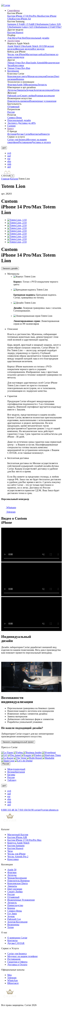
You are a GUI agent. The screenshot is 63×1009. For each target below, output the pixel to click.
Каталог (14, 178)
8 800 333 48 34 (9, 810)
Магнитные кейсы (35, 54)
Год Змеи (12, 913)
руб (9, 153)
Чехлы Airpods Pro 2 (17, 856)
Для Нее (21, 38)
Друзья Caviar (23, 134)
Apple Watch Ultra (16, 46)
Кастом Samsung (15, 845)
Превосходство (15, 905)
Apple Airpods (37, 62)
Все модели (38, 49)
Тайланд (11, 780)
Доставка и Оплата (17, 964)
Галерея (11, 125)
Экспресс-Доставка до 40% (21, 123)
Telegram (10, 512)
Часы (10, 851)
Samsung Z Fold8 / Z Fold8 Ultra (23, 24)
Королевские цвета (17, 76)
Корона (20, 79)
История (11, 134)
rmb (9, 164)
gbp (9, 161)
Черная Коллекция (17, 878)
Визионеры (31, 84)
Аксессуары (13, 40)
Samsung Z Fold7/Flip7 (50, 27)
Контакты (35, 134)
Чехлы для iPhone (16, 54)
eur (8, 158)
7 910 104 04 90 (26, 810)
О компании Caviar (17, 937)
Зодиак (29, 90)
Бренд (10, 128)
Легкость (42, 84)
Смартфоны (13, 10)
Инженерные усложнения (42, 101)
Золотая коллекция (43, 90)
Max (9, 975)
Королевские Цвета (17, 883)
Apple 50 (21, 84)
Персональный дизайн (37, 38)
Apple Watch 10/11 (35, 46)
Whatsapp (11, 507)
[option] (34, 153)
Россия (11, 112)
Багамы (11, 774)
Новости (45, 134)
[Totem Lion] (17, 220)
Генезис (50, 76)
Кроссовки (18, 65)
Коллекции (13, 71)
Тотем (56, 90)
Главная (5, 178)
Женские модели (23, 49)
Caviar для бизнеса (17, 139)
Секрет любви (27, 95)
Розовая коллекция (45, 95)
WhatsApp (12, 980)
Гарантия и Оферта (17, 961)
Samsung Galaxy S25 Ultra (25, 27)
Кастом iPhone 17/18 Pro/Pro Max (24, 16)
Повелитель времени (18, 101)
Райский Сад (14, 919)
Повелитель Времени (18, 880)
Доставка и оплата (41, 142)
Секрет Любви (15, 891)
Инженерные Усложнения (21, 900)
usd (9, 156)
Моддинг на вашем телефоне (22, 956)
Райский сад (13, 95)
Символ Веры (14, 117)
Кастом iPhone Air (21, 18)
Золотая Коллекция (17, 922)
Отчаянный (13, 106)
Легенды (12, 90)
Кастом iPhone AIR (17, 837)
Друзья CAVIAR (15, 943)
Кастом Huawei (15, 32)
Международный (16, 769)
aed (9, 167)
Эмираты (21, 90)
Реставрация (25, 142)
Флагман (12, 84)
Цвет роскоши (14, 889)
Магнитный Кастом (17, 834)
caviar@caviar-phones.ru (46, 810)
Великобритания (16, 772)
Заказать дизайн (10, 268)
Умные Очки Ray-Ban (18, 62)
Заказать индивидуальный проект (18, 742)
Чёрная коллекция (36, 76)
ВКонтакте (13, 983)
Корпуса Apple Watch (18, 842)
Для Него (12, 38)
